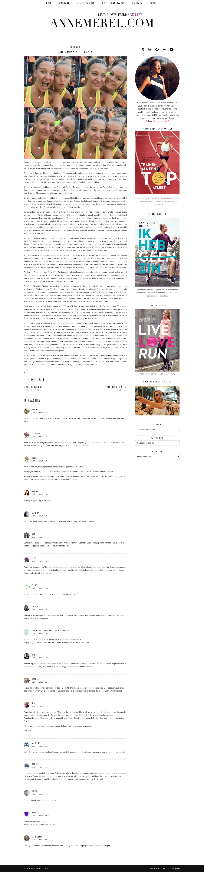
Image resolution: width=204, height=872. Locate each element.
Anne (34, 654)
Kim (33, 703)
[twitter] (143, 49)
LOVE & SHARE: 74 (33, 388)
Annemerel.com (39, 868)
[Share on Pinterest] (40, 379)
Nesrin (35, 457)
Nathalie (36, 678)
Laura (35, 606)
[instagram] (149, 49)
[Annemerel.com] (102, 19)
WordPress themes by (165, 868)
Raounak (36, 491)
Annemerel (64, 2)
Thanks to (137, 2)
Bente (35, 533)
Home (48, 2)
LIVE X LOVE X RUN (85, 2)
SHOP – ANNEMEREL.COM (113, 2)
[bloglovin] (164, 49)
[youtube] (172, 49)
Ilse (34, 557)
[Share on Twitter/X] (36, 379)
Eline (34, 585)
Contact (154, 2)
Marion (35, 512)
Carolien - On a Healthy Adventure (50, 630)
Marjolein (37, 836)
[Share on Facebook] (32, 379)
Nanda (35, 409)
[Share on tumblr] (44, 379)
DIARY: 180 (116, 388)
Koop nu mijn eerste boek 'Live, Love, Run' (157, 374)
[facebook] (157, 49)
